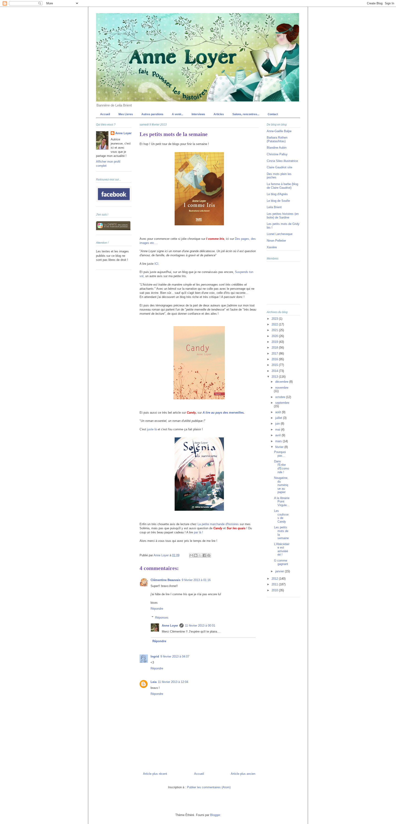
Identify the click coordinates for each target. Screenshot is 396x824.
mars (279, 441)
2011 (275, 584)
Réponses (161, 617)
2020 (275, 336)
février (279, 447)
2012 (275, 578)
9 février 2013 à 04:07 (174, 656)
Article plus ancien (243, 773)
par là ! (198, 532)
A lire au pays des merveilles (223, 412)
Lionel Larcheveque (279, 234)
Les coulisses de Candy (281, 516)
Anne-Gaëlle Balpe (279, 131)
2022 (275, 324)
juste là (152, 429)
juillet (279, 418)
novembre (281, 387)
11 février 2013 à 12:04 (173, 682)
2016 (275, 359)
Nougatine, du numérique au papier (281, 485)
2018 (275, 347)
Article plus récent (155, 773)
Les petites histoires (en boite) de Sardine (283, 215)
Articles (219, 114)
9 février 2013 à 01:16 (196, 580)
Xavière (272, 247)
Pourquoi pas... (280, 453)
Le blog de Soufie (278, 200)
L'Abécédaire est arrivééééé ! (281, 549)
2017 (275, 353)
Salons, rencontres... (245, 114)
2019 (275, 342)
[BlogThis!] (195, 555)
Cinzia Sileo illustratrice (282, 161)
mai (278, 429)
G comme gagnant (281, 562)
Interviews (198, 114)
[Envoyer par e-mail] (191, 555)
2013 (275, 376)
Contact (273, 114)
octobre (280, 397)
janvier (280, 571)
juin (278, 423)
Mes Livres (125, 114)
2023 (275, 318)
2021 (275, 330)
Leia (154, 682)
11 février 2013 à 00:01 (200, 625)
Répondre (157, 608)
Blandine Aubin (276, 147)
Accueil (105, 114)
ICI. (156, 263)
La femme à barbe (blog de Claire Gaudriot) (282, 185)
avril (278, 435)
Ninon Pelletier (276, 240)
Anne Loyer (170, 625)
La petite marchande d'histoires (218, 524)
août (278, 412)
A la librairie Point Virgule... (281, 501)
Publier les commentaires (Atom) (209, 787)
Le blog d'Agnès (277, 194)
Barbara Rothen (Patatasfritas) (277, 139)
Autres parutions (152, 114)
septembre (282, 402)
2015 (275, 365)
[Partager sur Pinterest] (208, 555)
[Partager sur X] (200, 555)
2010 (275, 590)
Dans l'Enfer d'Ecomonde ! (281, 467)
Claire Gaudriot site (279, 167)
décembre (282, 381)
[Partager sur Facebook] (204, 555)
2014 (275, 371)
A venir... (177, 114)
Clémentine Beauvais (165, 580)
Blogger (215, 815)
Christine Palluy (277, 154)
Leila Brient (274, 207)
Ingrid (155, 656)
